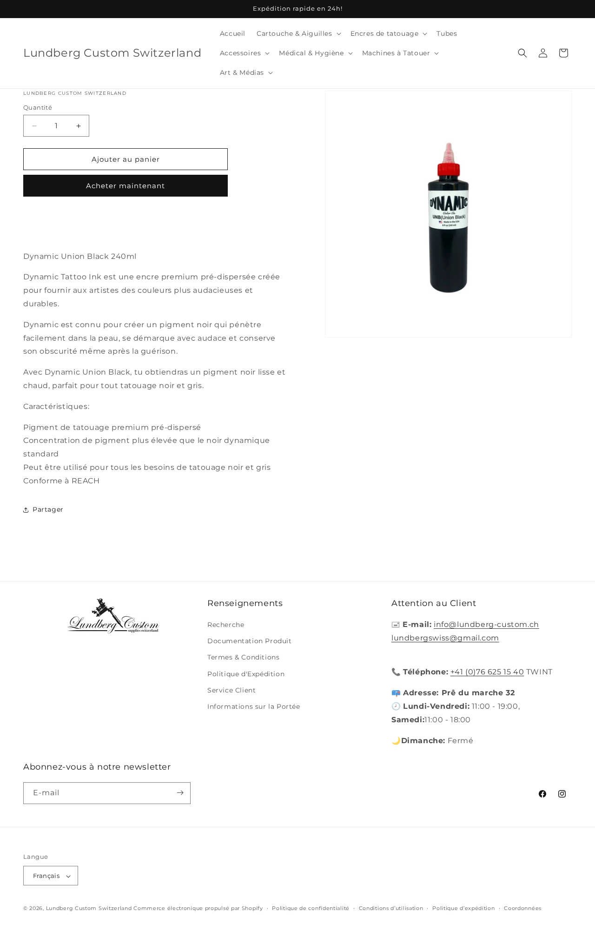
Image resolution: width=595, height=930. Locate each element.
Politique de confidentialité (311, 908)
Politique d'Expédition (245, 674)
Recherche (225, 624)
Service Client (231, 690)
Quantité (37, 107)
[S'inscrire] (180, 793)
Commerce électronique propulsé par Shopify (198, 908)
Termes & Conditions (243, 657)
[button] (298, 33)
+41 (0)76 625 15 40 (487, 672)
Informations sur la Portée (253, 706)
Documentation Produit (249, 641)
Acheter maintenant (125, 185)
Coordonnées (523, 908)
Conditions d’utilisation (391, 908)
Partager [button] (48, 509)
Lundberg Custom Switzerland (89, 908)
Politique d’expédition (463, 908)
